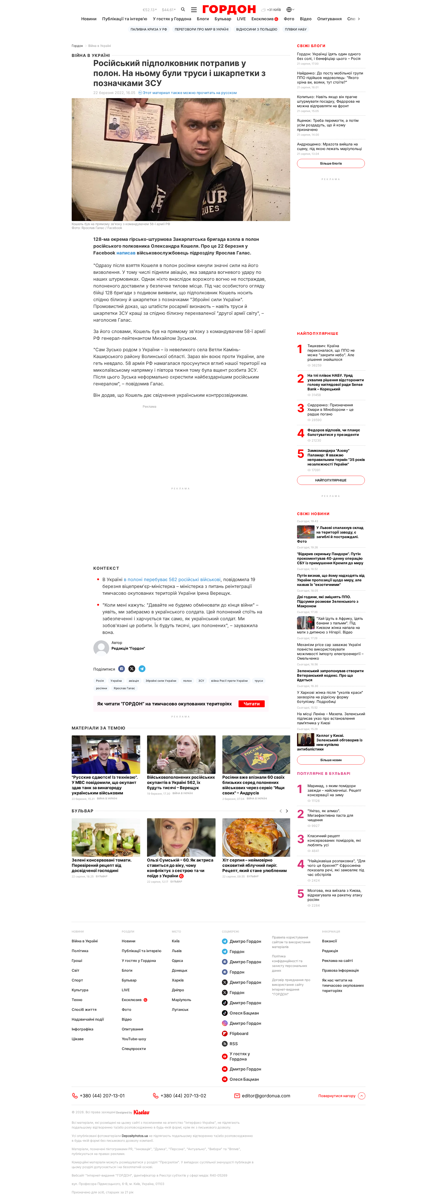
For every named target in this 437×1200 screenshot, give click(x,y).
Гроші (77, 960)
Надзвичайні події (88, 1019)
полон (187, 680)
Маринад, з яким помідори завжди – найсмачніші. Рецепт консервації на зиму (334, 790)
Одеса (177, 960)
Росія (100, 680)
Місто (176, 931)
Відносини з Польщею (256, 29)
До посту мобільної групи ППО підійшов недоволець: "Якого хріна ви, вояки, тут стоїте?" (330, 77)
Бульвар (223, 18)
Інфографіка (82, 1029)
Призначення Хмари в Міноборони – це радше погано (330, 409)
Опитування (329, 18)
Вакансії (329, 941)
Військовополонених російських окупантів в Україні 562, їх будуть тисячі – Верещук (181, 782)
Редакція (330, 950)
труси (259, 680)
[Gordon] (229, 9)
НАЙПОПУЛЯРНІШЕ (317, 333)
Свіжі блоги (311, 45)
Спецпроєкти (134, 1048)
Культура (80, 990)
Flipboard (239, 1033)
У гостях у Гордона (172, 18)
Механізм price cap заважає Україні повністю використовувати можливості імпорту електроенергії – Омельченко (330, 651)
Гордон (77, 46)
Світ (75, 970)
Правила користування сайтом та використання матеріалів (291, 942)
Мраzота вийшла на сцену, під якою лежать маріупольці (330, 146)
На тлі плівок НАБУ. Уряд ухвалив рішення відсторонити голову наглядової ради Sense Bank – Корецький (335, 382)
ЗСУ (201, 680)
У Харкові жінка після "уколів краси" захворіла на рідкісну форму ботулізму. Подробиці (330, 697)
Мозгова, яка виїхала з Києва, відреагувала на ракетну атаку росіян (334, 895)
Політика (80, 950)
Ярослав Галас (124, 688)
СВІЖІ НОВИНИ (313, 513)
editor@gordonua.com (266, 1095)
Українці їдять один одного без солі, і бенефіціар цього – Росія (329, 56)
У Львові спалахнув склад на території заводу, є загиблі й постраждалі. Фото (330, 534)
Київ (176, 941)
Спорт (77, 980)
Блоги (203, 18)
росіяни (101, 688)
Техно (77, 999)
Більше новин (331, 760)
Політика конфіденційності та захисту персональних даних (289, 963)
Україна (116, 680)
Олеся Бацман (244, 1013)
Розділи (128, 931)
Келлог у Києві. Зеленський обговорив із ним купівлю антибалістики (329, 742)
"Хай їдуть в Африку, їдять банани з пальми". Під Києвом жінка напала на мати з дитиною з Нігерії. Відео (330, 625)
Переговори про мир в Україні (202, 29)
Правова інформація (340, 970)
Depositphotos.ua (135, 1136)
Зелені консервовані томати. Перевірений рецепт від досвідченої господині (101, 865)
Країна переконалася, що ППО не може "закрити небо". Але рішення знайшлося (331, 352)
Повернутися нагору (337, 1095)
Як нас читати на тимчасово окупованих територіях (343, 985)
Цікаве (78, 1039)
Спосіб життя (84, 1009)
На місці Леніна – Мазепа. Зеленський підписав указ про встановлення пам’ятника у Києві (331, 718)
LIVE (241, 18)
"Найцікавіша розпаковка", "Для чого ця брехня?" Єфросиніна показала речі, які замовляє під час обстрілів (336, 868)
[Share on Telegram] (142, 669)
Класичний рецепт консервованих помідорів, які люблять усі (334, 840)
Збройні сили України (161, 680)
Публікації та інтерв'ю (124, 18)
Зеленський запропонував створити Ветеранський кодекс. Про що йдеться (330, 675)
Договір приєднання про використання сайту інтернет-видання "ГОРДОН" (291, 987)
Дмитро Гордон (245, 941)
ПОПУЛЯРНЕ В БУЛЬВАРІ (324, 773)
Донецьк (179, 970)
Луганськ (180, 1009)
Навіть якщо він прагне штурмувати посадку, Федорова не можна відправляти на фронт (328, 101)
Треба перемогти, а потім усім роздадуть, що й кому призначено (327, 125)
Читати (252, 704)
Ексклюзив (263, 18)
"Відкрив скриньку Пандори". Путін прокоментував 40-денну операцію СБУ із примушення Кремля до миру (330, 558)
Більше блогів (331, 163)
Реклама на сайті (337, 960)
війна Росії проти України (229, 680)
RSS (234, 1043)
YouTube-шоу (134, 1039)
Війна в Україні (99, 46)
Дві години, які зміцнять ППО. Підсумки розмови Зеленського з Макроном (327, 601)
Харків (178, 980)
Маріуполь (181, 999)
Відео (306, 18)
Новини (89, 18)
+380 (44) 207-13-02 (183, 1095)
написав (126, 253)
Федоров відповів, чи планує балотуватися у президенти (333, 432)
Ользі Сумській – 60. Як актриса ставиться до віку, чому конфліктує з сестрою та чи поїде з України (180, 868)
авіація (134, 680)
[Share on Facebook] (121, 669)
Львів (177, 950)
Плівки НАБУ (296, 29)
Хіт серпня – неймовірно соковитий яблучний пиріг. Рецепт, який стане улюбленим (255, 865)
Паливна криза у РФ (149, 29)
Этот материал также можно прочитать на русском (190, 93)
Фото (289, 18)
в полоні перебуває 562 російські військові (172, 579)
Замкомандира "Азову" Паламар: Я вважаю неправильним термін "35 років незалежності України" (336, 457)
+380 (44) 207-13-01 (102, 1095)
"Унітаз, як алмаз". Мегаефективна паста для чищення (330, 815)
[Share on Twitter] (131, 669)
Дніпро (178, 990)
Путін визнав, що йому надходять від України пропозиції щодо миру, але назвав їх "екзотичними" (331, 580)
